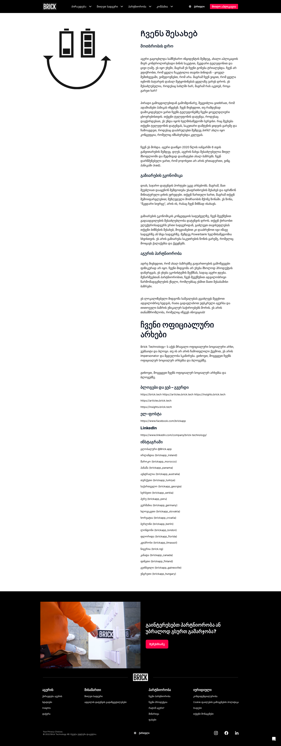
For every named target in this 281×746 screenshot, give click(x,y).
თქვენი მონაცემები (203, 713)
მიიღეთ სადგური (93, 696)
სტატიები (47, 702)
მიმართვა (154, 713)
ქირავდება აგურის (52, 696)
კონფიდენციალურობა (205, 696)
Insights (46, 708)
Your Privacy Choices (52, 731)
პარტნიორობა (160, 690)
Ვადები (197, 708)
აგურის (47, 690)
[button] (274, 739)
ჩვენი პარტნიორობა (159, 696)
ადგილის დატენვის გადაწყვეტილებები (105, 702)
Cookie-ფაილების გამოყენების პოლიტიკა (216, 702)
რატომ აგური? (156, 708)
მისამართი (92, 690)
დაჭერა (46, 713)
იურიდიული (202, 690)
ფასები (152, 719)
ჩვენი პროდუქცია (158, 702)
